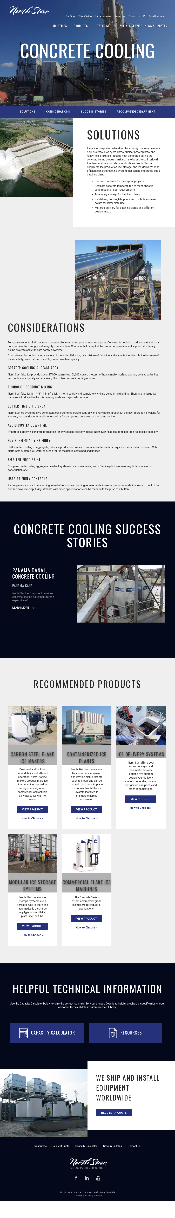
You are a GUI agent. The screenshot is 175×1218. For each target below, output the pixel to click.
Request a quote (113, 1112)
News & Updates (156, 26)
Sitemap (98, 1195)
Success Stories (103, 16)
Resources (120, 16)
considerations (58, 111)
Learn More (20, 607)
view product (32, 809)
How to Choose (106, 26)
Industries (59, 26)
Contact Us (134, 16)
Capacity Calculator (53, 1032)
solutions (27, 111)
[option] (121, 594)
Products (81, 26)
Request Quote (61, 1146)
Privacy (88, 1195)
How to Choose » (32, 818)
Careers (78, 1195)
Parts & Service (130, 26)
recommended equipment (136, 111)
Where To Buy (85, 16)
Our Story (70, 16)
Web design (100, 1192)
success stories (93, 111)
